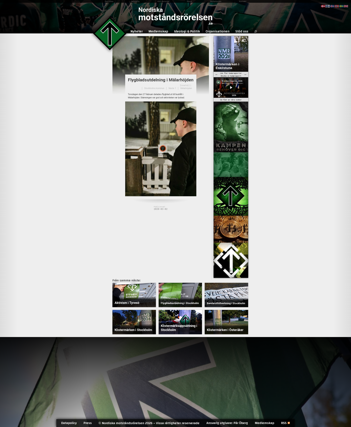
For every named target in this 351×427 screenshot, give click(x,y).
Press (189, 1)
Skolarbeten (215, 1)
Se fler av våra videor (231, 100)
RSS (284, 423)
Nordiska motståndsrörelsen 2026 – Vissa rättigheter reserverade (149, 423)
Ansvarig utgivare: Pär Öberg (227, 423)
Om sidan (109, 1)
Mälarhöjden (186, 88)
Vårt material (163, 1)
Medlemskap (264, 423)
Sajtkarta (135, 1)
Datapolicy (69, 423)
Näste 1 (172, 88)
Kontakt (242, 1)
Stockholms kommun (154, 88)
